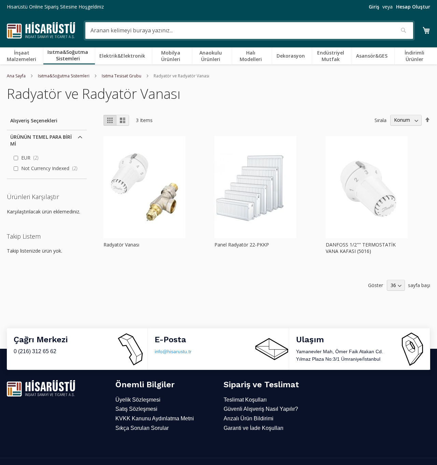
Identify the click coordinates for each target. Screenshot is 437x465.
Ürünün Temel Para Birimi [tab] (41, 140)
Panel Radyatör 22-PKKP (241, 244)
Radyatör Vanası (121, 244)
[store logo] (41, 30)
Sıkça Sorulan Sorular (142, 428)
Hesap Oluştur (413, 6)
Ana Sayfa (17, 76)
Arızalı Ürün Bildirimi (248, 418)
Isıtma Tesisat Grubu (122, 76)
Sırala (380, 120)
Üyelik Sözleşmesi (137, 400)
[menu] (218, 55)
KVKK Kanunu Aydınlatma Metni (154, 418)
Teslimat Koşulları (245, 400)
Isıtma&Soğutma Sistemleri (64, 76)
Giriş (374, 6)
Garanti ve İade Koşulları (253, 428)
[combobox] (249, 30)
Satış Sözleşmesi (136, 409)
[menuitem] (23, 55)
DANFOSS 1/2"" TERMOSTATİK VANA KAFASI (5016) (361, 247)
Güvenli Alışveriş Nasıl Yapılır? (261, 409)
